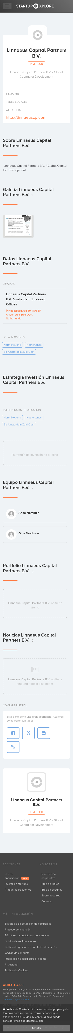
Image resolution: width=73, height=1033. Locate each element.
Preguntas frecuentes (18, 889)
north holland (12, 344)
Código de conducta (17, 952)
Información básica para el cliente (25, 958)
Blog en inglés (50, 883)
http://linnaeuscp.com (26, 117)
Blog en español (51, 889)
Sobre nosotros (50, 895)
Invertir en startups (16, 883)
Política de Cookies (16, 970)
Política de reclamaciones (20, 941)
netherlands (34, 344)
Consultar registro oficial (16, 999)
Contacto (46, 901)
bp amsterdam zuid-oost (19, 351)
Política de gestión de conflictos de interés (31, 947)
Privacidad (11, 964)
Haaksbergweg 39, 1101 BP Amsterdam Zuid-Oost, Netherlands (23, 314)
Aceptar (36, 1028)
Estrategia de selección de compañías (28, 923)
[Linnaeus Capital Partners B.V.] (18, 226)
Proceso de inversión (18, 929)
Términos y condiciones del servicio (27, 935)
